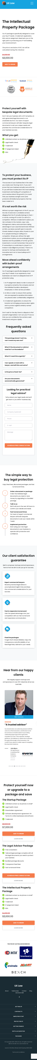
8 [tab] (21, 766)
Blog (31, 991)
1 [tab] (9, 766)
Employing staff (18, 1016)
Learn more (18, 839)
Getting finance (18, 1026)
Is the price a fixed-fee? (13, 372)
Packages (18, 1036)
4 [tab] (14, 766)
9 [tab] (23, 766)
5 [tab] (16, 766)
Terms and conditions (18, 1052)
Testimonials (15, 991)
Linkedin (12, 760)
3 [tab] (12, 766)
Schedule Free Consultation (18, 876)
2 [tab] (11, 766)
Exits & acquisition (18, 1031)
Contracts (18, 1011)
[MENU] (32, 3)
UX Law (10, 3)
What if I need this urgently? (15, 356)
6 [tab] (17, 766)
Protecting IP (18, 1021)
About (6, 991)
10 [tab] (24, 766)
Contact (24, 991)
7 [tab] (19, 766)
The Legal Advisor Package (17, 845)
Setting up (18, 1006)
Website (12, 758)
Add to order (10, 64)
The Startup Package (14, 799)
